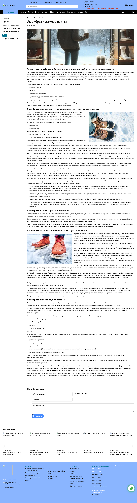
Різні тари (50, 478)
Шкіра (49, 473)
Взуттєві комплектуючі (32, 473)
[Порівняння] (119, 12)
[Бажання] (115, 12)
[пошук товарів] (76, 6)
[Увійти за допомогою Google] (93, 394)
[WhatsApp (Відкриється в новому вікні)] (110, 12)
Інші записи (9, 429)
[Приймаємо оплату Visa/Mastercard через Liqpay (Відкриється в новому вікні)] (12, 483)
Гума (48, 468)
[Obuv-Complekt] (8, 470)
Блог (86, 12)
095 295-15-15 (49, 2)
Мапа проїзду (96, 494)
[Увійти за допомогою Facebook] (89, 394)
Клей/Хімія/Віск (30, 475)
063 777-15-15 (34, 2)
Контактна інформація (75, 12)
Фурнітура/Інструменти (33, 478)
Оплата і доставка (41, 12)
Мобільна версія (10, 487)
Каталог (23, 12)
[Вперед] (134, 446)
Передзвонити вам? (62, 2)
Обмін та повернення (57, 12)
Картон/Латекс (52, 476)
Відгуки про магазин (11, 39)
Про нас (30, 12)
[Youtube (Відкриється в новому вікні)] (100, 12)
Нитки (27, 480)
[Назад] (3, 446)
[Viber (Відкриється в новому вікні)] (107, 12)
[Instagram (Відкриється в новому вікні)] (97, 12)
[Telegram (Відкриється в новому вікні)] (103, 12)
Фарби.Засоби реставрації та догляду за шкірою (34, 469)
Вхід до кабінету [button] (75, 468)
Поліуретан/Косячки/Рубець (56, 471)
